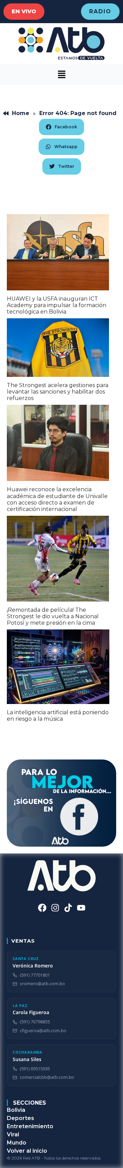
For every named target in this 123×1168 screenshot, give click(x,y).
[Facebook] (42, 908)
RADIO (100, 11)
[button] (61, 74)
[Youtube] (81, 908)
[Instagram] (55, 908)
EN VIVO (24, 11)
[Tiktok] (68, 908)
